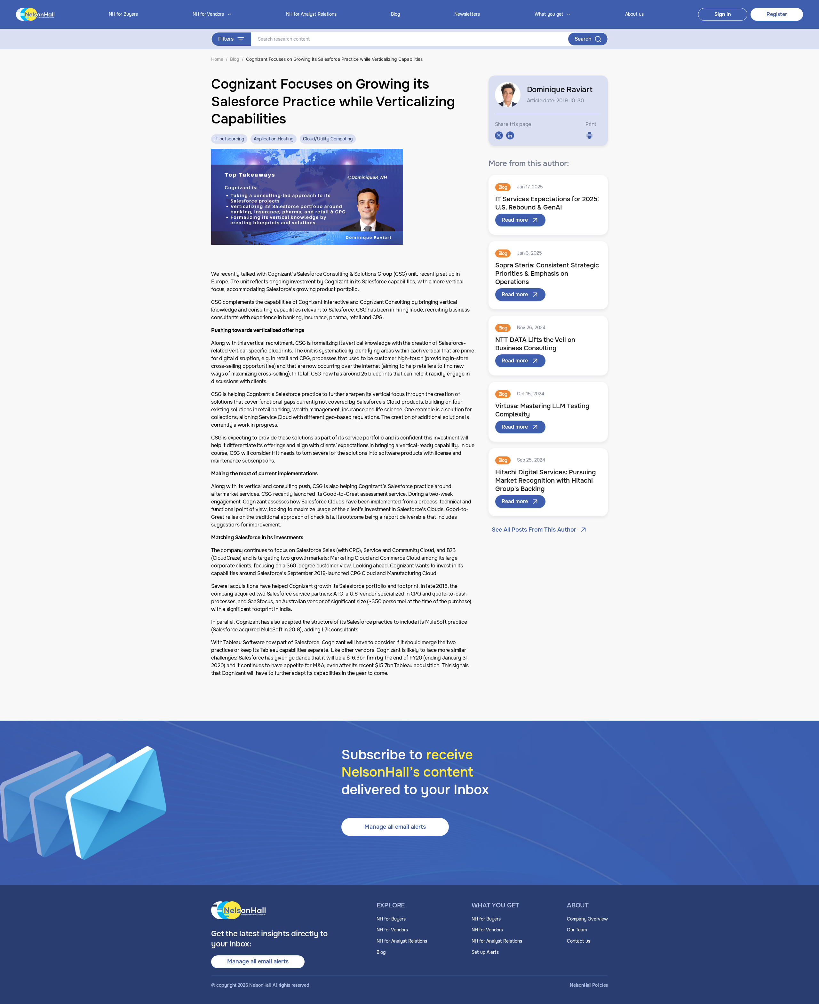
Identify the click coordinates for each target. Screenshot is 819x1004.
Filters (226, 39)
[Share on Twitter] (499, 135)
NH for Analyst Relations (311, 14)
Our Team (577, 930)
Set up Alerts (485, 952)
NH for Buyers (123, 14)
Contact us (578, 941)
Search (583, 39)
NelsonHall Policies (589, 985)
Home (217, 59)
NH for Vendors (392, 930)
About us (634, 14)
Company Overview (587, 919)
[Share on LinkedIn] (510, 135)
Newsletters (467, 14)
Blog (395, 14)
